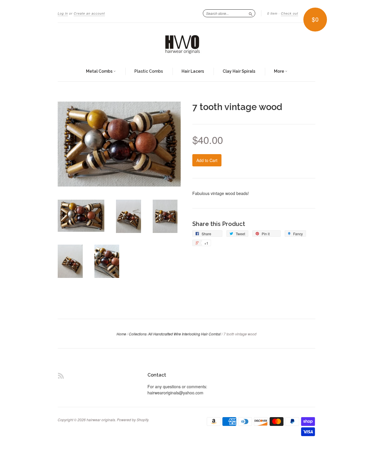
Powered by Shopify (132, 419)
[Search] (250, 13)
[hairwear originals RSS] (61, 375)
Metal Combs (99, 71)
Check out (289, 13)
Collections (138, 333)
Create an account (89, 13)
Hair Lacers (193, 71)
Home (121, 333)
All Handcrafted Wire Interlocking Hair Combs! (184, 333)
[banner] (186, 42)
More (279, 71)
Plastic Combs (148, 71)
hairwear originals (101, 419)
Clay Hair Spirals (239, 71)
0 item (272, 13)
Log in (63, 13)
